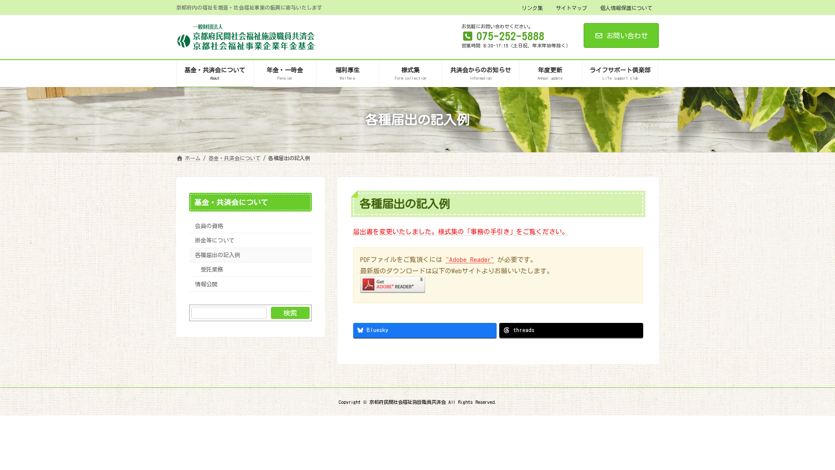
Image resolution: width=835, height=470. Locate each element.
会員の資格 (209, 226)
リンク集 (532, 7)
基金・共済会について (231, 202)
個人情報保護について (626, 7)
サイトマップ (571, 7)
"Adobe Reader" (470, 259)
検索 (290, 312)
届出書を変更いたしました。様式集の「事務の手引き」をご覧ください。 (460, 231)
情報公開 (206, 284)
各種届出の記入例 (217, 255)
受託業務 (211, 269)
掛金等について (214, 240)
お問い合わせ (627, 35)
